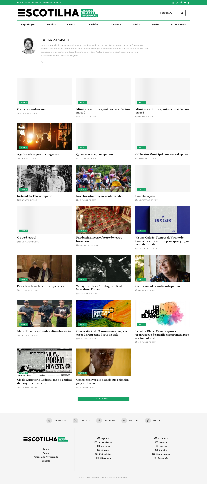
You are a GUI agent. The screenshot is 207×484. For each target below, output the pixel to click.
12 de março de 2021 (29, 439)
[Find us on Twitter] (177, 2)
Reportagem (28, 24)
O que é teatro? (26, 237)
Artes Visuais (178, 24)
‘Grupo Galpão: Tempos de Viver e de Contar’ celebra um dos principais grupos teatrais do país (162, 241)
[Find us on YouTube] (185, 2)
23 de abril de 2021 (146, 342)
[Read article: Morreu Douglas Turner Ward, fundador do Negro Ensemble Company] (103, 410)
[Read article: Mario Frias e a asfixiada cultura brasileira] (44, 313)
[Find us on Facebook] (181, 2)
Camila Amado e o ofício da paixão (157, 286)
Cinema (71, 24)
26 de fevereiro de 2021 (90, 436)
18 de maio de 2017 (87, 117)
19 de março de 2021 (147, 391)
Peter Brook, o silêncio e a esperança (40, 286)
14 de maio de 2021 (87, 339)
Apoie (27, 3)
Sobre (20, 3)
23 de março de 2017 (29, 242)
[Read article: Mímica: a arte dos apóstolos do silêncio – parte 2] (103, 91)
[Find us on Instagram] (173, 2)
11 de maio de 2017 (145, 117)
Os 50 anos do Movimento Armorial (158, 476)
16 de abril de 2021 (28, 387)
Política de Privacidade (42, 3)
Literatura (115, 24)
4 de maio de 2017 (27, 158)
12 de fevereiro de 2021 (148, 436)
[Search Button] (182, 13)
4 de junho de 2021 (28, 335)
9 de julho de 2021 (28, 290)
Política (51, 24)
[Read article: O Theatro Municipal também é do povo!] (162, 136)
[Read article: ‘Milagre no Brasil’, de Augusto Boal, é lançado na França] (103, 268)
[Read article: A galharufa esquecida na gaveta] (44, 136)
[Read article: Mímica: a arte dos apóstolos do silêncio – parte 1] (162, 91)
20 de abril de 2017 (146, 158)
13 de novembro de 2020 (149, 481)
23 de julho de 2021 (147, 249)
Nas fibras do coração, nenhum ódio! (99, 196)
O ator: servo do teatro (31, 109)
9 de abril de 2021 (87, 387)
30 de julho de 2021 (88, 245)
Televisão (92, 24)
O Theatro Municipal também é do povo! (161, 154)
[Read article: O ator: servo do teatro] (44, 91)
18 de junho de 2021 (87, 294)
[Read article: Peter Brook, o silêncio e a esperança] (44, 268)
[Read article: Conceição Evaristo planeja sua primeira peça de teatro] (103, 362)
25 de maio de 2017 (28, 113)
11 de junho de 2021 (146, 290)
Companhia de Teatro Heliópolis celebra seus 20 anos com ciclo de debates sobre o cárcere (44, 432)
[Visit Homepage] (58, 13)
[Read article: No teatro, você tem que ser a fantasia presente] (44, 459)
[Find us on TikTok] (189, 2)
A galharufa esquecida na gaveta (38, 154)
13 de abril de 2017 (28, 200)
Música (136, 24)
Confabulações (145, 196)
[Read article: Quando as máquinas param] (103, 136)
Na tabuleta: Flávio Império (34, 196)
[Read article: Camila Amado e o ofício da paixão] (162, 268)
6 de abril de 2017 (87, 200)
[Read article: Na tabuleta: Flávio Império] (44, 178)
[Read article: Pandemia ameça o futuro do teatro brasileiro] (103, 220)
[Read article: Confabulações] (162, 178)
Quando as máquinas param (94, 154)
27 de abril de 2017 (87, 158)
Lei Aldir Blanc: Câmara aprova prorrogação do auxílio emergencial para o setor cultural (162, 335)
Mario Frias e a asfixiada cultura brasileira (44, 331)
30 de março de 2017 (147, 200)
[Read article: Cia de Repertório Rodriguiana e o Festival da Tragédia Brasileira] (44, 362)
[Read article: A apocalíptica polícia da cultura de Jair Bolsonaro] (162, 410)
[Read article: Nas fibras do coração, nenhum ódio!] (103, 178)
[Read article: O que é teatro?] (44, 220)
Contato (58, 3)
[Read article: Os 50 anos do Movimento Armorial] (162, 459)
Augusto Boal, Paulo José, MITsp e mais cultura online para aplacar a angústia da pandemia (161, 383)
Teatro (156, 24)
